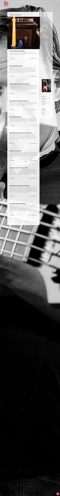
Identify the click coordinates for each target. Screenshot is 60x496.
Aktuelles (48, 1)
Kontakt (52, 1)
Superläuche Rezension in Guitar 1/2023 (18, 167)
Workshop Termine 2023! (15, 150)
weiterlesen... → (11, 56)
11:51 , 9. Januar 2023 (33, 160)
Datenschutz (43, 114)
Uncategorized (12, 58)
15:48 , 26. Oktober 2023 (32, 93)
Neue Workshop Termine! (15, 116)
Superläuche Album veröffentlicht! (17, 203)
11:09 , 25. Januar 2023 (33, 143)
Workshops (28, 1)
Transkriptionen (38, 1)
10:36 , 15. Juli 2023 (33, 125)
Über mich (18, 1)
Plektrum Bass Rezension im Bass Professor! (19, 83)
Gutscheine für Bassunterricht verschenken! (19, 185)
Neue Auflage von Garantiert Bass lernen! (19, 100)
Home (14, 1)
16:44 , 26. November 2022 (32, 196)
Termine (43, 1)
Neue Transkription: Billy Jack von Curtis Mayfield (46, 103)
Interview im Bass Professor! (16, 65)
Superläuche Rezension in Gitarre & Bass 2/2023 (20, 132)
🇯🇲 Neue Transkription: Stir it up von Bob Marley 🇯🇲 (46, 98)
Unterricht (23, 1)
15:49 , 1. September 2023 (32, 109)
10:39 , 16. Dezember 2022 (32, 178)
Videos (33, 1)
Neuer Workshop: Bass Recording (17, 50)
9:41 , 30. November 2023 (32, 76)
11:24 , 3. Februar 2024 (33, 58)
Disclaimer (43, 112)
